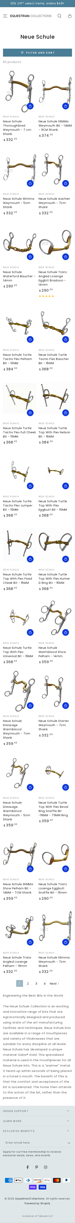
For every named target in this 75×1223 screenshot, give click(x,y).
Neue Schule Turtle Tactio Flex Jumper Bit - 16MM (17, 505)
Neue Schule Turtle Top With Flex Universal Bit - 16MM (18, 652)
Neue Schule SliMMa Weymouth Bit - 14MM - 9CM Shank (55, 125)
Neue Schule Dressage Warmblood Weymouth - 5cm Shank (16, 811)
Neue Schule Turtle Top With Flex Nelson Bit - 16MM (54, 432)
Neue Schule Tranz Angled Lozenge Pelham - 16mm (17, 962)
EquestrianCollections (30, 1198)
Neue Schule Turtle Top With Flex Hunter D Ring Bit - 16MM (54, 578)
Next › (54, 983)
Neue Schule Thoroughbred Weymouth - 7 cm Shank (17, 127)
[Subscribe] (69, 1143)
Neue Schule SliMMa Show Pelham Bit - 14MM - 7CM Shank (18, 888)
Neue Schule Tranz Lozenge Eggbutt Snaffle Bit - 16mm (53, 888)
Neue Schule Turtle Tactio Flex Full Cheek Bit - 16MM (19, 432)
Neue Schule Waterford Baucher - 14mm (19, 276)
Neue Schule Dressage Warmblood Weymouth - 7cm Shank (16, 729)
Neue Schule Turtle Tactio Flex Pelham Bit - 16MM (17, 359)
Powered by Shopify (37, 1203)
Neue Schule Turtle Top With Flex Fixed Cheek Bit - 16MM (17, 578)
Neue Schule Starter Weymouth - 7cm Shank (54, 725)
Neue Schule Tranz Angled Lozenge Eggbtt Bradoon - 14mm (53, 278)
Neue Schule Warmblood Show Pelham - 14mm (52, 652)
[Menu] (5, 16)
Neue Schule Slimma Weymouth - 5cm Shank (18, 203)
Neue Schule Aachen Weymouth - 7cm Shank (54, 203)
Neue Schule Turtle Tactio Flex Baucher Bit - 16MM (54, 359)
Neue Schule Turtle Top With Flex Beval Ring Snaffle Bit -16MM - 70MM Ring (53, 809)
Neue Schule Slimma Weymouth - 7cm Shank (54, 962)
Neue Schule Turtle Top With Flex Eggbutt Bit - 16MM (53, 505)
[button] (59, 16)
